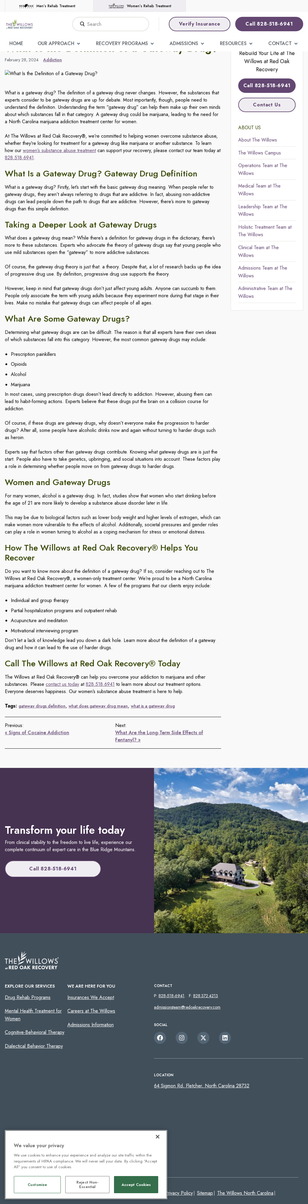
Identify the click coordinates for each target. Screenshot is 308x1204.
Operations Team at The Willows (262, 169)
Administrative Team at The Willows (265, 292)
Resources (233, 43)
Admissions (184, 43)
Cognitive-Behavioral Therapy (34, 1032)
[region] (86, 1164)
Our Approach (56, 43)
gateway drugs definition (42, 706)
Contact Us (267, 104)
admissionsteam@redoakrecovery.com (187, 1007)
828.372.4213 (205, 996)
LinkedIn (225, 1038)
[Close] (157, 1136)
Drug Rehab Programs (28, 997)
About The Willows (257, 139)
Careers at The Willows (91, 1010)
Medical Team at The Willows (259, 189)
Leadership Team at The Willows (262, 210)
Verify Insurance (199, 23)
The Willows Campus (259, 152)
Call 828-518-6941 (269, 23)
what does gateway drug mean (98, 706)
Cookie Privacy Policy (171, 1193)
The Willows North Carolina (245, 1193)
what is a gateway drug (153, 706)
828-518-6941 (171, 996)
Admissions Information (90, 1024)
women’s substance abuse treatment (59, 150)
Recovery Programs (122, 43)
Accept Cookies (136, 1184)
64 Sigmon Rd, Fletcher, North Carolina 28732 (201, 1085)
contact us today (62, 684)
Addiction (52, 60)
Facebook (160, 1038)
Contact (280, 43)
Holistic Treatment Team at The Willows (264, 231)
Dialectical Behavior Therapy (34, 1046)
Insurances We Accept (90, 997)
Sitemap (205, 1193)
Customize (37, 1184)
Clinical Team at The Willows (258, 251)
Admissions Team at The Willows (262, 271)
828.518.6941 (19, 157)
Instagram (182, 1038)
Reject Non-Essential (87, 1184)
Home (16, 43)
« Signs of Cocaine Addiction (37, 732)
